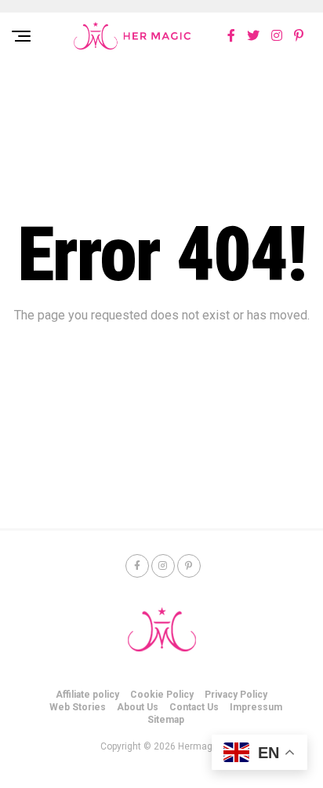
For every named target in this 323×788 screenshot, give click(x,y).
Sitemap (165, 719)
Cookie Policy (162, 694)
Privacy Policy (236, 694)
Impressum (256, 707)
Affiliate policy (87, 694)
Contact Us (194, 707)
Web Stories (77, 707)
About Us (137, 707)
